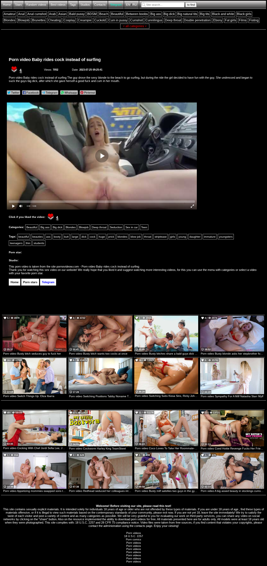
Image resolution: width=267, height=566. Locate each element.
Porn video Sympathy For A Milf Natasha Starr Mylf (232, 396)
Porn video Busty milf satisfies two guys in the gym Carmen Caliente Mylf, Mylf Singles (166, 490)
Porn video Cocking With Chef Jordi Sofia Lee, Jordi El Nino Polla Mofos (34, 448)
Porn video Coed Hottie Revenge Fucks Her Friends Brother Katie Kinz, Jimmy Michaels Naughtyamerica (232, 448)
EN (128, 4)
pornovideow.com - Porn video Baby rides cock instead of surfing (97, 266)
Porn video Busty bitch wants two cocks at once (98, 353)
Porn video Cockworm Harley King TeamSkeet (97, 448)
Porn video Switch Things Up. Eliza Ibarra (28, 396)
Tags (73, 4)
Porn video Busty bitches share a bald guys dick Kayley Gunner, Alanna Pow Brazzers (166, 353)
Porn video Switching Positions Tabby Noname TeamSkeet (100, 396)
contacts (139, 525)
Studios (85, 4)
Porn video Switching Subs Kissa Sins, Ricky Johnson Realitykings (166, 395)
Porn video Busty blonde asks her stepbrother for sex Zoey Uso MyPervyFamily (232, 353)
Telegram (116, 4)
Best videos (58, 4)
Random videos (36, 4)
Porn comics (133, 539)
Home (7, 4)
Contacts (100, 4)
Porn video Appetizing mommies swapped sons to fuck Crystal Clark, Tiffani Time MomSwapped (34, 490)
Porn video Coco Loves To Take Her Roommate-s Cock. (166, 448)
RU (135, 4)
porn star (36, 273)
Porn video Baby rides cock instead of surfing (55, 59)
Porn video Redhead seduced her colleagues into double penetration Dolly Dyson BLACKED (100, 490)
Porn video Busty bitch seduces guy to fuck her (32, 353)
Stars (18, 4)
